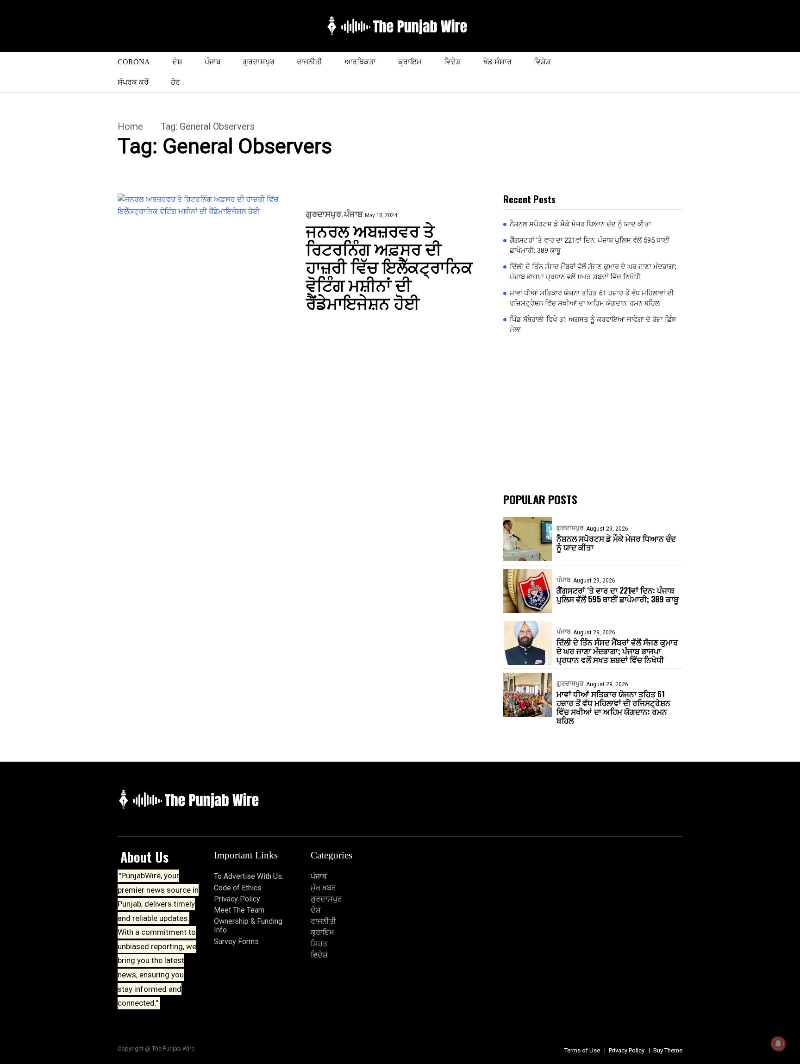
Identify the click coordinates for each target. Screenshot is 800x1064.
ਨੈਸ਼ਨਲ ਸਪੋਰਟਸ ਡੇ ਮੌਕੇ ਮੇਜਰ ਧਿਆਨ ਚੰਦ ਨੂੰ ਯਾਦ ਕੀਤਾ (580, 224)
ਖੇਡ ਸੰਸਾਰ (497, 62)
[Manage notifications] (778, 1043)
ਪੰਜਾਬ (213, 62)
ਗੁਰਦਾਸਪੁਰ (259, 62)
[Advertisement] (592, 414)
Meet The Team (239, 910)
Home (130, 126)
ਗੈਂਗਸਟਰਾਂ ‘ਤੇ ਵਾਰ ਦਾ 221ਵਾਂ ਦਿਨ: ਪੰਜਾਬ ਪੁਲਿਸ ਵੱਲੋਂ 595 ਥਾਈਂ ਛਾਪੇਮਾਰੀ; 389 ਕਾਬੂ (589, 245)
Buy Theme (667, 1050)
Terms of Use (582, 1050)
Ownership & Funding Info (248, 925)
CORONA (134, 62)
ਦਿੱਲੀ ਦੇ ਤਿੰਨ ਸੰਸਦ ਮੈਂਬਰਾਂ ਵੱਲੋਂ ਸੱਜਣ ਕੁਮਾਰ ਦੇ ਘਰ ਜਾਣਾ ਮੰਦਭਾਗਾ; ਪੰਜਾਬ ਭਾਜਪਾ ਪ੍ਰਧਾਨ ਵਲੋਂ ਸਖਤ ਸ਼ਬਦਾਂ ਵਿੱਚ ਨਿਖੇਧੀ (593, 272)
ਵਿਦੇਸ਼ (452, 62)
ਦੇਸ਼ (177, 62)
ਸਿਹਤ (319, 943)
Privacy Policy (237, 899)
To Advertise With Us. (248, 876)
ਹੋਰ (175, 82)
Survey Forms (236, 941)
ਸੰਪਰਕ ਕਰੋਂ (133, 82)
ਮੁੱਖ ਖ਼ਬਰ (323, 887)
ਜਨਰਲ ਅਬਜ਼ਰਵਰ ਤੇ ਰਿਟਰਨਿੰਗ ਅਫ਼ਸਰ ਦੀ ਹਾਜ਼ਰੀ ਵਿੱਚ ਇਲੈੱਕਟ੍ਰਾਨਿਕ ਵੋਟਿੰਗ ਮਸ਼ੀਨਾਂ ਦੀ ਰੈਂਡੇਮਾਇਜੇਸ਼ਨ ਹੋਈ (389, 266)
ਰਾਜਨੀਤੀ (309, 62)
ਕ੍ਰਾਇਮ (410, 62)
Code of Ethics (238, 887)
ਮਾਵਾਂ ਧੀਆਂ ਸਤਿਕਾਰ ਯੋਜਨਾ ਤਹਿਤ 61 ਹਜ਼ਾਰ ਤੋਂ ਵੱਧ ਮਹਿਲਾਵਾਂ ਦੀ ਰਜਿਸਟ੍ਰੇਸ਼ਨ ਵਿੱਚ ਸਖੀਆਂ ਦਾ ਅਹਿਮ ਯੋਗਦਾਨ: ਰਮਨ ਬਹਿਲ (592, 298)
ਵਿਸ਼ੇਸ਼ (542, 62)
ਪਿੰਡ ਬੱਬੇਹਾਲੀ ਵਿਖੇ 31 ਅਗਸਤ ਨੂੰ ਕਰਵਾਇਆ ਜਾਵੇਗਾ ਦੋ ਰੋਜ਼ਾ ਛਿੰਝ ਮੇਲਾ (593, 324)
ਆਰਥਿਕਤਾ (360, 62)
